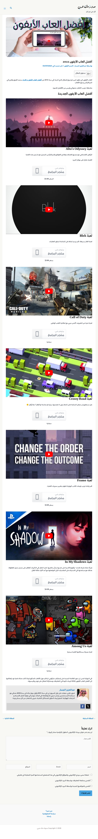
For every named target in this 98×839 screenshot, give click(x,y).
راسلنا (49, 816)
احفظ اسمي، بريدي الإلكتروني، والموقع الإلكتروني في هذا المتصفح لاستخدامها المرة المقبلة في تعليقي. (53, 775)
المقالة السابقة (89, 718)
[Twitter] (88, 706)
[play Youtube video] (49, 122)
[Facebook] (82, 706)
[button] (11, 8)
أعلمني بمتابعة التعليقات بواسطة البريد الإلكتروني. (72, 780)
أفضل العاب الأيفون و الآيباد (32, 80)
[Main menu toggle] (4, 8)
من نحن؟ (49, 811)
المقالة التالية (8, 718)
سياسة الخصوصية (49, 814)
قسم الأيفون (68, 66)
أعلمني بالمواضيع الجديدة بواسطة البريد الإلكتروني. (72, 786)
